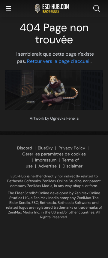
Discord (24, 148)
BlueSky (45, 148)
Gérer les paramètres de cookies (54, 154)
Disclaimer (72, 166)
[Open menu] (8, 8)
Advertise (47, 166)
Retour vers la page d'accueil (59, 61)
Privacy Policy (71, 148)
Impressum (45, 160)
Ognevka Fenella (64, 118)
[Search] (97, 8)
